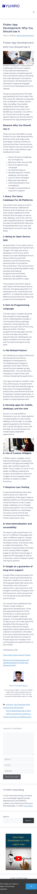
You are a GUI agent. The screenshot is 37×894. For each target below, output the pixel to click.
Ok (31, 886)
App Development (22, 705)
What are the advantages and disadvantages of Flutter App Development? (16, 662)
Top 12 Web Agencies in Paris (18, 711)
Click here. (28, 806)
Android (9, 705)
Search (6, 817)
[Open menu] (33, 12)
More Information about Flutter (17, 655)
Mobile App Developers (13, 708)
